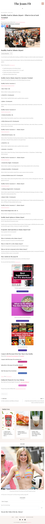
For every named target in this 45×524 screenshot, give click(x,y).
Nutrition (3, 19)
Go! (41, 507)
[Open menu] (22, 8)
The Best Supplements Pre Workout (22, 291)
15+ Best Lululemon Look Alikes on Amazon (10, 399)
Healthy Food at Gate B (6, 111)
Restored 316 (29, 522)
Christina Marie (4, 12)
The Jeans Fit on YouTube (22, 367)
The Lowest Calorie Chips (22, 350)
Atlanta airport (4, 393)
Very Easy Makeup (25, 382)
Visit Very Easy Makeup (22, 385)
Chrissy (2, 376)
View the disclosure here (21, 388)
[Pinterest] (7, 26)
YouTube (22, 356)
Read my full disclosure (20, 22)
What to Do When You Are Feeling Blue (22, 320)
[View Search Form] (42, 3)
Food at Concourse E (5, 185)
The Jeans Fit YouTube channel (15, 365)
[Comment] (9, 26)
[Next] (41, 425)
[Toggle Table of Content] (11, 53)
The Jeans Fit (12, 65)
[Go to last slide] (3, 425)
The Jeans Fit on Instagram (22, 361)
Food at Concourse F (5, 207)
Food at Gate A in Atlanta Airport (7, 85)
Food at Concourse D (5, 159)
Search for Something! (5, 505)
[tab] (21, 439)
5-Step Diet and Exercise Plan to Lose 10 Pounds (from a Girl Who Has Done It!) (34, 400)
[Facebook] (2, 26)
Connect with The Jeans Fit (7, 359)
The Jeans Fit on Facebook (12, 356)
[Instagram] (25, 520)
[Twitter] (5, 26)
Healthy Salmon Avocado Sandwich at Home (22, 433)
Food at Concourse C (5, 131)
